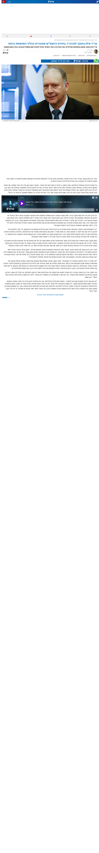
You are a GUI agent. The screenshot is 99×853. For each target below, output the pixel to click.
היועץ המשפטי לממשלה (67, 55)
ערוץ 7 (94, 40)
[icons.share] (3, 1)
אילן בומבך (80, 55)
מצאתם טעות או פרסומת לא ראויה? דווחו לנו (49, 294)
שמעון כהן (88, 50)
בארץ (90, 40)
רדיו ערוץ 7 (55, 55)
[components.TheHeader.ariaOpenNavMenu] (83, 2)
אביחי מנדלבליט (89, 55)
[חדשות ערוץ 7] (49, 2)
